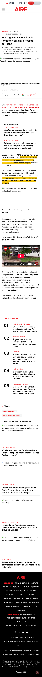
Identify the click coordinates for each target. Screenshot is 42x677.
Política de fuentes (32, 641)
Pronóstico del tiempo (16, 618)
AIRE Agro (9, 595)
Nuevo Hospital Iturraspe (12, 415)
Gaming (9, 606)
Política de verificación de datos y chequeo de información (21, 650)
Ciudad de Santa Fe (9, 411)
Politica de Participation (10, 654)
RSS (37, 654)
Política (9, 591)
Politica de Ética (29, 637)
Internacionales (21, 591)
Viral (25, 602)
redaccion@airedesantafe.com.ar (30, 667)
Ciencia (33, 591)
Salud (26, 587)
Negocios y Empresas (22, 606)
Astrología (34, 602)
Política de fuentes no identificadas (14, 641)
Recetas (7, 598)
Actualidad (18, 587)
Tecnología (8, 602)
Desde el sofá (18, 598)
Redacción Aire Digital (10, 90)
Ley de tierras (21, 622)
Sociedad (21, 610)
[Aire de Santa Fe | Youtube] (27, 632)
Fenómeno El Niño (27, 614)
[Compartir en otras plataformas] (34, 95)
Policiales (14, 31)
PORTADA (5, 31)
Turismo (18, 602)
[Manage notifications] (37, 672)
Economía (35, 587)
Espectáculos (21, 595)
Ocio (35, 606)
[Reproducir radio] (3, 3)
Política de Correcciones (15, 637)
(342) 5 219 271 (25, 665)
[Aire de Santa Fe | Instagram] (23, 632)
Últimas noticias (22, 583)
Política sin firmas (21, 646)
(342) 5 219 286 (13, 667)
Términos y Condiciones (26, 654)
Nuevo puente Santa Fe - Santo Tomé (21, 626)
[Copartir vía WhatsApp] (28, 95)
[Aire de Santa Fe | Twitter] (19, 632)
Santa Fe (34, 583)
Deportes (33, 595)
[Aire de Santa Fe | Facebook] (15, 632)
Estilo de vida (32, 598)
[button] (7, 9)
